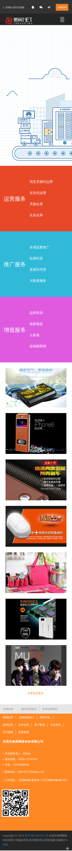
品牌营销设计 (26, 717)
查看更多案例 (35, 693)
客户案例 (40, 724)
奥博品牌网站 (50, 709)
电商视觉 (36, 324)
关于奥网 (8, 732)
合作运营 (24, 724)
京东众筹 (36, 215)
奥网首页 (8, 717)
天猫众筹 (36, 204)
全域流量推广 (39, 247)
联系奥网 (24, 732)
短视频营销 (38, 346)
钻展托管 (36, 258)
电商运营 (8, 724)
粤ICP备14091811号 (36, 835)
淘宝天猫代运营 (41, 181)
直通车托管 (38, 269)
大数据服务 (38, 280)
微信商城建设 (29, 709)
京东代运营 (38, 192)
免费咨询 (62, 7)
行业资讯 (55, 724)
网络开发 (45, 717)
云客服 (35, 335)
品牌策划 (36, 312)
